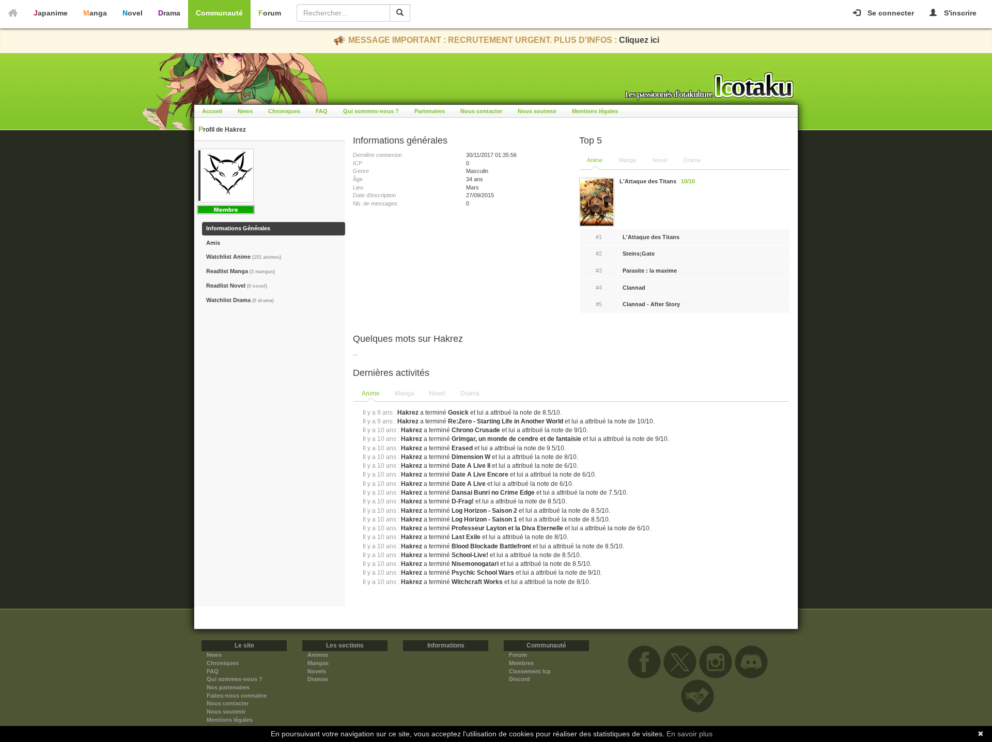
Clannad (634, 288)
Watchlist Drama (240, 300)
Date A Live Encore (480, 474)
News (245, 111)
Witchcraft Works (477, 582)
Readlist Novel (236, 285)
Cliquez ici (639, 40)
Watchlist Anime (243, 257)
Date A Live (469, 483)
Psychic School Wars (483, 572)
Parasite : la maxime (650, 270)
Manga (95, 13)
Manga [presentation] (404, 393)
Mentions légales (595, 111)
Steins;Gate (639, 253)
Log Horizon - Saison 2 (484, 510)
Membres (521, 663)
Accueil (212, 111)
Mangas (318, 663)
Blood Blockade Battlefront (491, 546)
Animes (317, 655)
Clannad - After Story (651, 304)
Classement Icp (530, 671)
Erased (462, 448)
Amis (213, 243)
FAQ (322, 111)
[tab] (371, 394)
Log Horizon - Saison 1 (484, 519)
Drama (169, 13)
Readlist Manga (240, 271)
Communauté (219, 13)
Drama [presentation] (469, 393)
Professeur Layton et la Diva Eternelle (507, 528)
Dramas (317, 679)
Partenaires (429, 111)
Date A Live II (471, 465)
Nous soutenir (537, 111)
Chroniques (284, 111)
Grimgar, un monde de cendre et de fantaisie (516, 439)
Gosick (458, 412)
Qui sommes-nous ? (371, 111)
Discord (519, 679)
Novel (132, 13)
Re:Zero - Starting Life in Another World (505, 421)
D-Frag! (463, 501)
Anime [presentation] (371, 393)
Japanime (51, 13)
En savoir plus (689, 734)
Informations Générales (238, 228)
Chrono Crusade (476, 430)
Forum (269, 13)
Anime (594, 160)
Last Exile (466, 537)
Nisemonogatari (475, 563)
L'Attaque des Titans (651, 237)
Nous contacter (481, 111)
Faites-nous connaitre (237, 695)
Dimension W (471, 457)
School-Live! (470, 555)
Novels (316, 671)
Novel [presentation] (437, 393)
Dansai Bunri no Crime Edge (493, 492)
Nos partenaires (228, 687)
